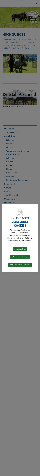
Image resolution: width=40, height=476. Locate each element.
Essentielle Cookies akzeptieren (20, 265)
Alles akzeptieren (20, 249)
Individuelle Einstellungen (20, 257)
